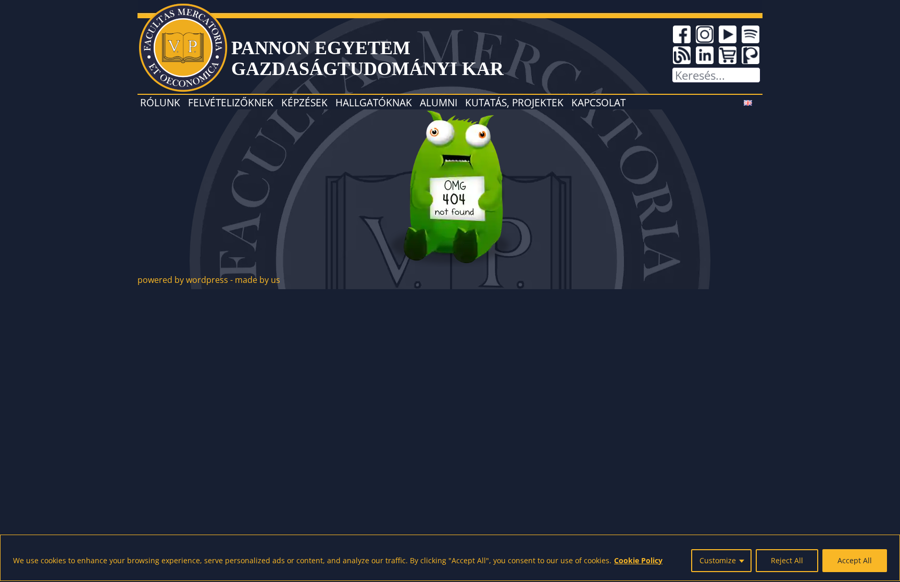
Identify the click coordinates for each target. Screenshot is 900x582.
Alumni (438, 102)
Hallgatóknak (373, 102)
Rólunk (160, 102)
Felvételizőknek (230, 102)
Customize (717, 560)
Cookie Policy (638, 560)
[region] (450, 558)
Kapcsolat (598, 102)
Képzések (304, 102)
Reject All (787, 560)
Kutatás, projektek (514, 102)
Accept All (855, 560)
